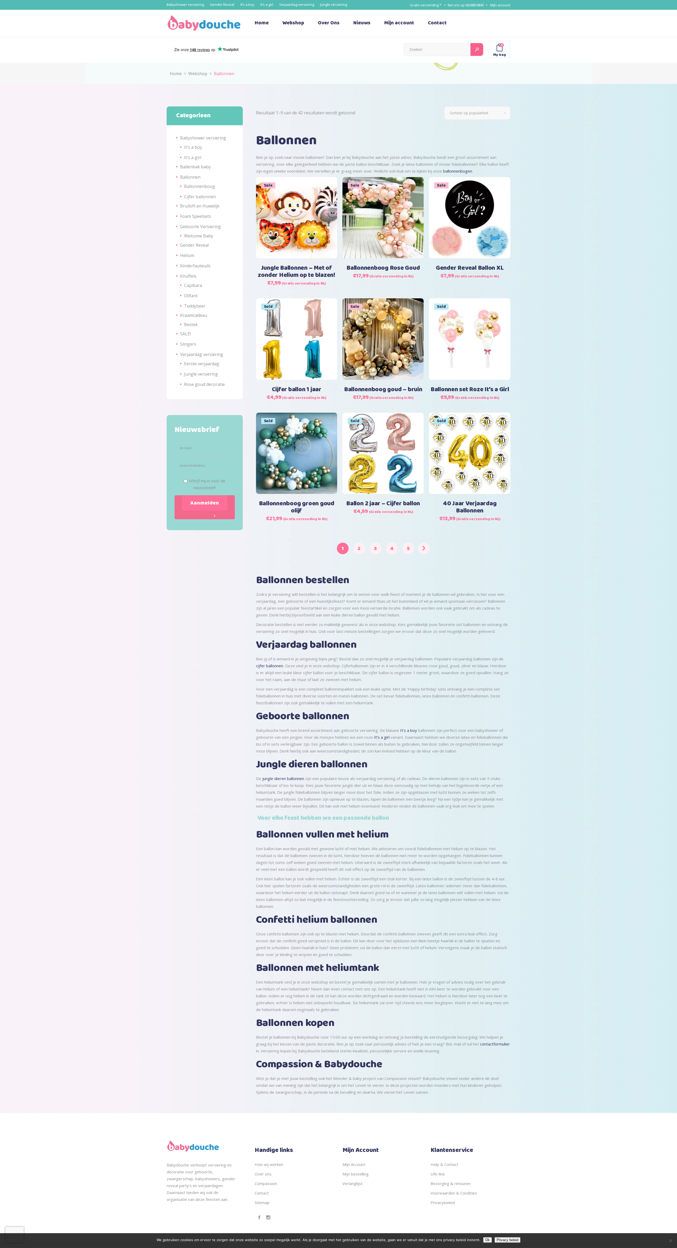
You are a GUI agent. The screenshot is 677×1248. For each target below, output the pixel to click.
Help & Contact (444, 1164)
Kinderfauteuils (195, 266)
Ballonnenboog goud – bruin (383, 390)
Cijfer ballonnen (200, 197)
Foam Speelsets (195, 216)
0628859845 (474, 5)
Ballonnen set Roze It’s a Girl (470, 390)
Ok (487, 1240)
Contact (262, 1193)
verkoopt (198, 1165)
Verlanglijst (352, 1183)
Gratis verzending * (425, 5)
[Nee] (670, 1240)
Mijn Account (353, 1164)
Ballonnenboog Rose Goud (383, 268)
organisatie (177, 1199)
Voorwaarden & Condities (454, 1193)
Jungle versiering (333, 4)
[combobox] (477, 113)
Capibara (193, 285)
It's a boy (193, 147)
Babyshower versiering (185, 4)
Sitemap (262, 1202)
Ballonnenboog (199, 186)
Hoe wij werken (269, 1164)
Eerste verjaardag (201, 364)
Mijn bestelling (355, 1174)
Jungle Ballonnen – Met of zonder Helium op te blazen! (296, 271)
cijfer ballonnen (269, 665)
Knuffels (188, 276)
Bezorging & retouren (450, 1183)
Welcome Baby (198, 236)
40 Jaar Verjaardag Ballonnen (470, 507)
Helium (187, 255)
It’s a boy (247, 4)
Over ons (263, 1174)
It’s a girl (266, 4)
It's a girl (192, 157)
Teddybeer (194, 306)
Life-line (438, 1174)
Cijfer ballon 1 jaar (296, 390)
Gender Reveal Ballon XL (470, 268)
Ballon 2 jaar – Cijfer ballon (383, 504)
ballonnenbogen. (458, 171)
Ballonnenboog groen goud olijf (296, 507)
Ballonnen (190, 177)
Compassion (266, 1183)
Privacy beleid (507, 1240)
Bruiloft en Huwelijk (199, 206)
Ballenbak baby (195, 167)
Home (176, 73)
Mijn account (500, 5)
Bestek (191, 324)
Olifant (191, 296)
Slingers (188, 344)
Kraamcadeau (193, 315)
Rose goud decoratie (204, 384)
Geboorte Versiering (200, 226)
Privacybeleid (443, 1202)
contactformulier (495, 1044)
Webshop (197, 73)
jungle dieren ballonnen (283, 778)
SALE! (185, 334)
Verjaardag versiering (296, 4)
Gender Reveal (222, 4)
